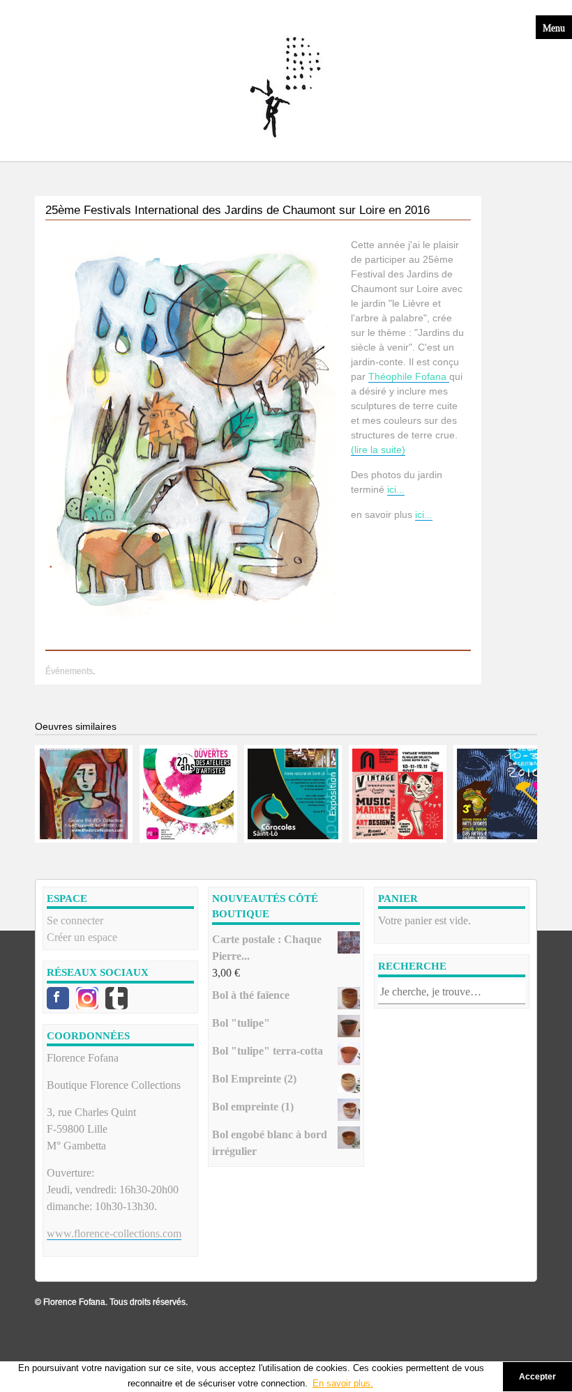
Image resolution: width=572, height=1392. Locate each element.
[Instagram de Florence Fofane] (87, 998)
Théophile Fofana (408, 376)
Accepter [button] (537, 1376)
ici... (396, 489)
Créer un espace (82, 937)
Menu (554, 27)
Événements (69, 671)
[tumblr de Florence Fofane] (116, 998)
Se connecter (75, 920)
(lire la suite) (378, 449)
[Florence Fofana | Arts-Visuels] (286, 88)
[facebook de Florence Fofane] (58, 998)
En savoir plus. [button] (343, 1383)
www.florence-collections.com (114, 1233)
